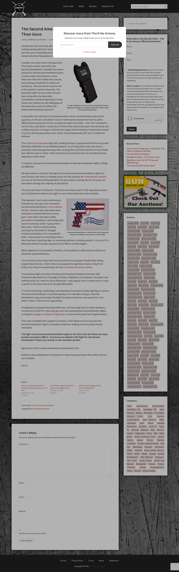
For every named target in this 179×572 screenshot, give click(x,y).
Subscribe (115, 44)
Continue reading (89, 52)
